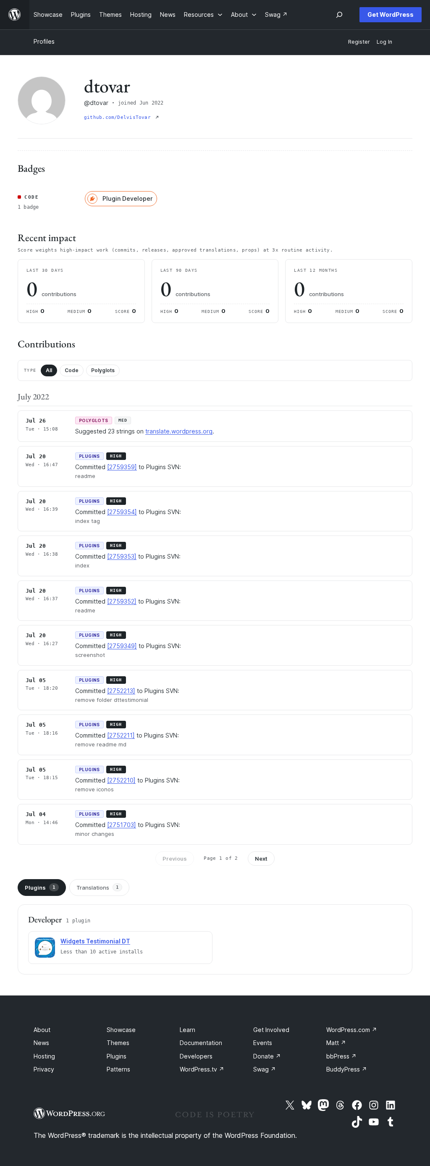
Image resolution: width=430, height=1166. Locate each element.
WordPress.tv (202, 1069)
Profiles (44, 41)
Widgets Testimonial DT (95, 941)
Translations (97, 887)
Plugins (40, 887)
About (42, 1029)
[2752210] (121, 780)
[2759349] (122, 645)
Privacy (44, 1069)
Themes (118, 1042)
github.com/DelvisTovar (119, 117)
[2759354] (122, 511)
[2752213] (121, 690)
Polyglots (103, 370)
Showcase (121, 1029)
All (49, 370)
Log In (384, 42)
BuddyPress (346, 1069)
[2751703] (121, 824)
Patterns (118, 1069)
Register (359, 42)
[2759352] (121, 601)
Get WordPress (390, 14)
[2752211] (121, 735)
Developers (196, 1056)
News (41, 1042)
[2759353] (121, 556)
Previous (175, 858)
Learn (187, 1029)
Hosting (44, 1056)
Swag (264, 1069)
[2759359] (122, 466)
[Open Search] (339, 14)
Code (72, 370)
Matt (336, 1042)
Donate (267, 1056)
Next (261, 858)
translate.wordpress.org (178, 431)
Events (262, 1042)
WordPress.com (351, 1029)
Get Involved (271, 1029)
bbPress (341, 1056)
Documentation (201, 1042)
